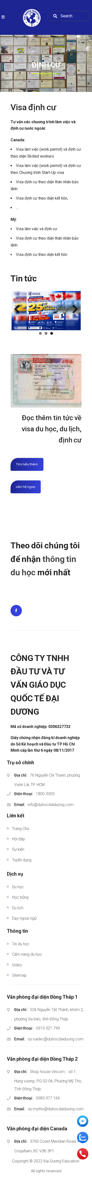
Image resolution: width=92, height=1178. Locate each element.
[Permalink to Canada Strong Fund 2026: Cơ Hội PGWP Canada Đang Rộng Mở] (46, 310)
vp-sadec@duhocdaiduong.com (55, 1039)
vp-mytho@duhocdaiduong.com (56, 1109)
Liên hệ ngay (25, 486)
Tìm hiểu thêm (27, 464)
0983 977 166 (48, 1098)
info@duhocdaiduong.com (51, 804)
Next (73, 309)
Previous (19, 309)
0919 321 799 (48, 1028)
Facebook (16, 610)
